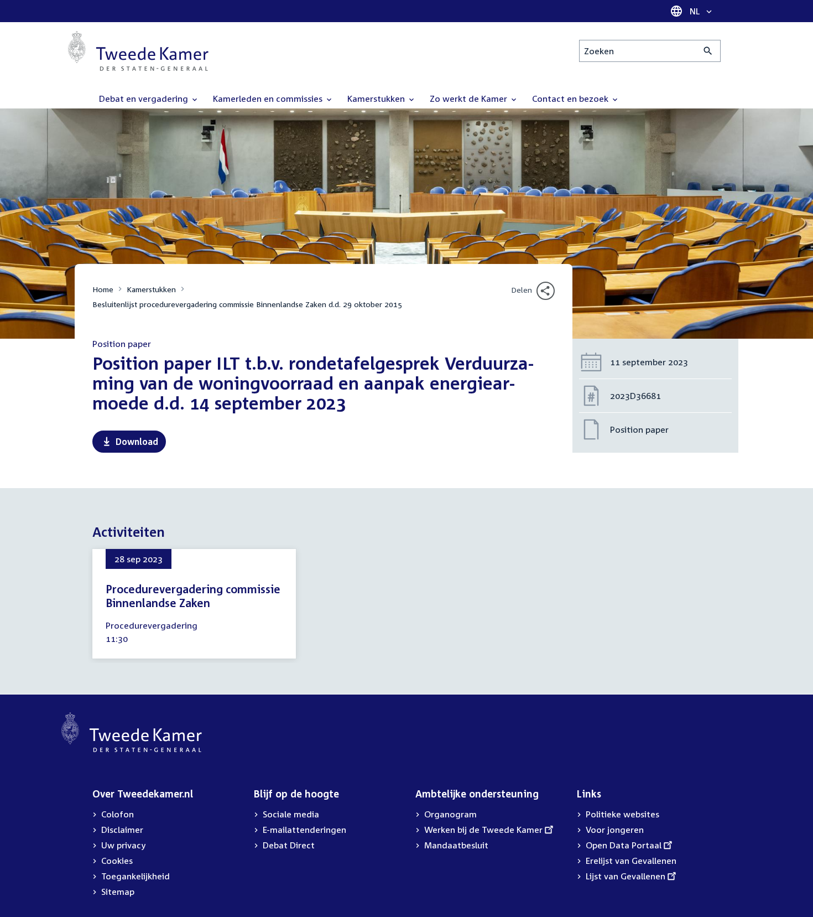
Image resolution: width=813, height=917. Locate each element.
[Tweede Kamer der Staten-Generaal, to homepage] (138, 51)
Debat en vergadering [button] (144, 98)
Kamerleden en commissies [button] (269, 98)
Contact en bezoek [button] (571, 98)
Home (102, 289)
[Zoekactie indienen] (708, 51)
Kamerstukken (151, 289)
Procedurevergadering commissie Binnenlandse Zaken (193, 595)
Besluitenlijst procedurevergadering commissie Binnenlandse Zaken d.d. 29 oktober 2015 (247, 304)
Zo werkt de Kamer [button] (469, 98)
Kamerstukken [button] (377, 98)
